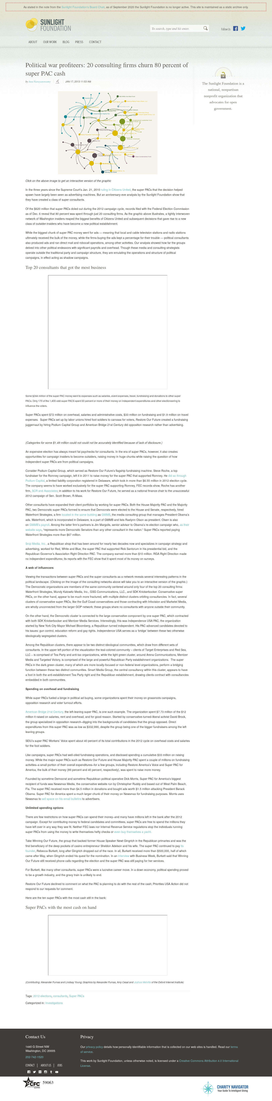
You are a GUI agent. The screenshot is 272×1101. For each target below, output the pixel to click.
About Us (46, 1065)
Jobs (59, 1065)
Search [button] (205, 28)
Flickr (40, 1071)
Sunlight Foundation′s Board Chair (83, 7)
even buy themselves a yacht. (133, 832)
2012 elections (42, 996)
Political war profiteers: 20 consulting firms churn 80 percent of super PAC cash (106, 68)
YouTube (56, 1071)
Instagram (45, 1071)
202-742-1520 (34, 1057)
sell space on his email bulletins (61, 799)
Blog (66, 42)
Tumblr (51, 1071)
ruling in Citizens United (116, 190)
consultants (60, 996)
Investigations (54, 1003)
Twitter (243, 28)
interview (123, 856)
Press (79, 42)
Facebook (235, 28)
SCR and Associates (45, 491)
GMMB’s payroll (39, 525)
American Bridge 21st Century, (44, 712)
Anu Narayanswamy (40, 81)
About (32, 42)
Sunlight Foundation (48, 25)
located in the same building (79, 515)
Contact (95, 42)
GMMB (106, 515)
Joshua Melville (142, 982)
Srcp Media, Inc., (36, 544)
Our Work (50, 42)
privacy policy (94, 1047)
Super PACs (76, 996)
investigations (58, 81)
